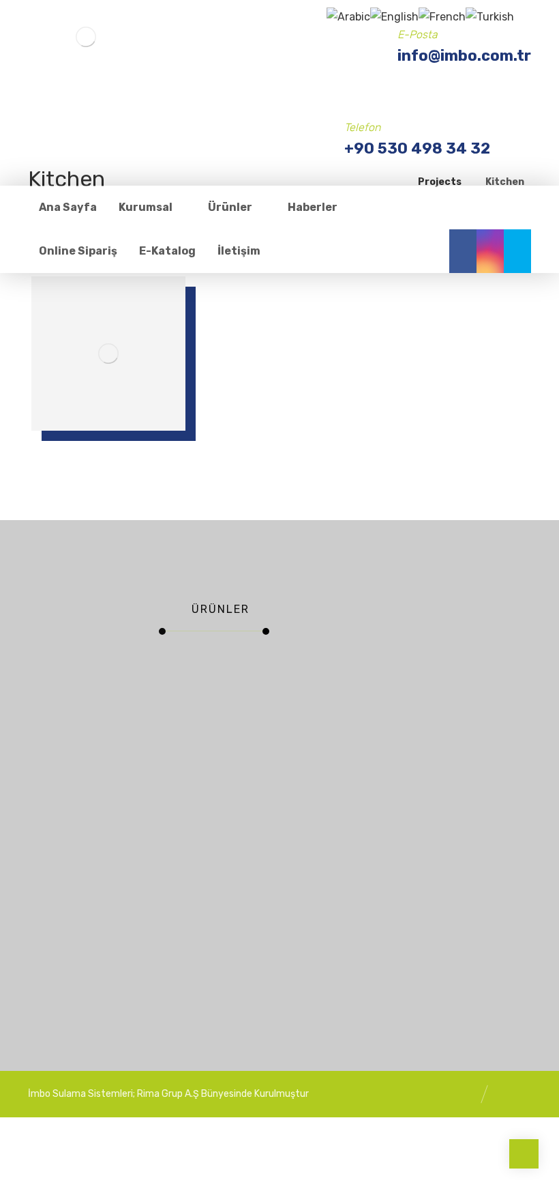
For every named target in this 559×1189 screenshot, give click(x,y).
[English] (394, 16)
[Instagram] (490, 251)
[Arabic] (348, 16)
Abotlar (249, 668)
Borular (191, 668)
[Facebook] (463, 251)
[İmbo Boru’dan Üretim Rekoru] (317, 686)
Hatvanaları (184, 858)
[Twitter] (517, 251)
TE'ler (187, 739)
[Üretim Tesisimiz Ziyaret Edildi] (317, 920)
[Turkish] (490, 16)
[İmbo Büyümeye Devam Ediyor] (317, 803)
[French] (442, 16)
